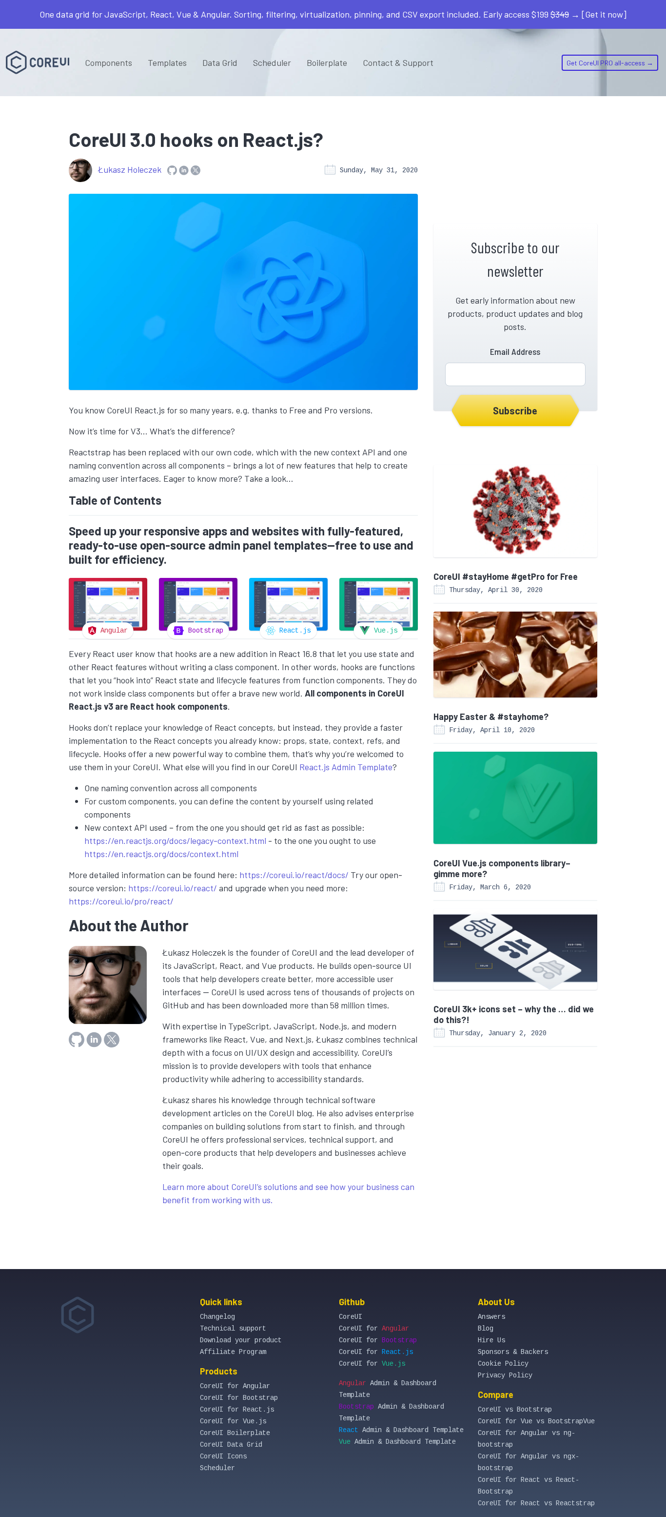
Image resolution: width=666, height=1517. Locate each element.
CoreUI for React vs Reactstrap (536, 1503)
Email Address (515, 351)
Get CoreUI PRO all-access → (610, 63)
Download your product (241, 1340)
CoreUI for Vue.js (233, 1421)
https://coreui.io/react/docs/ (294, 874)
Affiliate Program (233, 1352)
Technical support (233, 1328)
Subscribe (515, 410)
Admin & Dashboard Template (401, 1430)
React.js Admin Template (345, 766)
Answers (491, 1317)
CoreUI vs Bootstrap (515, 1410)
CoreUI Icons (223, 1456)
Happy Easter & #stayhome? (490, 716)
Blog (485, 1328)
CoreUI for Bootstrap (239, 1398)
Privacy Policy (505, 1375)
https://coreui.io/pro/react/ (121, 901)
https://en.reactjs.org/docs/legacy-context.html (175, 840)
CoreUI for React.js (237, 1410)
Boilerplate (327, 62)
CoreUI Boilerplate (235, 1433)
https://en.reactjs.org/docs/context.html (161, 853)
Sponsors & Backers (513, 1352)
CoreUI (350, 1317)
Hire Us (491, 1340)
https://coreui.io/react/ (172, 887)
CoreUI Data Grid (231, 1445)
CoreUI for (374, 1328)
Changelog (217, 1317)
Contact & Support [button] (398, 62)
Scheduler (272, 62)
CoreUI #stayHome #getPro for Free (505, 576)
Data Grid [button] (219, 62)
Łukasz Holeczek (129, 169)
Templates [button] (167, 62)
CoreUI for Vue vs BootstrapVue (536, 1421)
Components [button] (108, 62)
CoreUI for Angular (235, 1386)
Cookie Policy (503, 1364)
